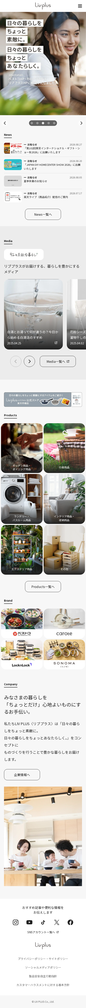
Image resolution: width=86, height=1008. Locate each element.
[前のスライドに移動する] (5, 123)
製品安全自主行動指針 (43, 976)
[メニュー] (80, 6)
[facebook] (70, 922)
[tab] (32, 123)
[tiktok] (43, 922)
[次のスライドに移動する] (81, 123)
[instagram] (15, 922)
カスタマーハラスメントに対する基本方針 (43, 985)
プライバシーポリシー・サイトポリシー (43, 959)
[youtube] (29, 922)
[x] (56, 922)
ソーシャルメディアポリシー (43, 967)
